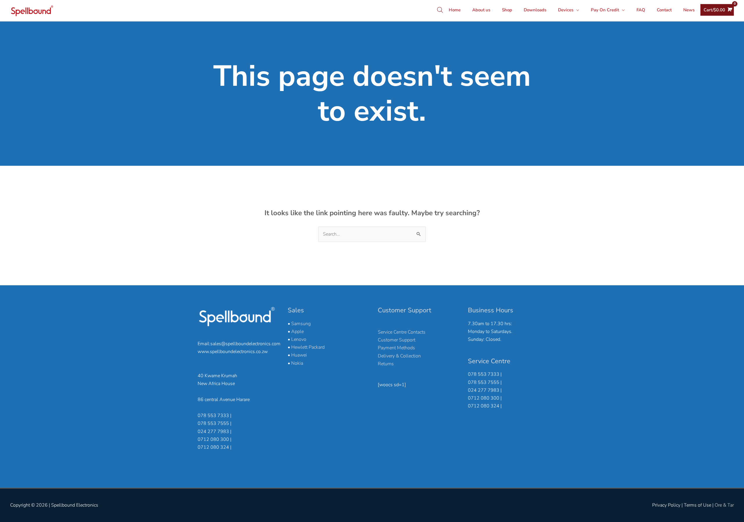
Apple (297, 331)
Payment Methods (396, 348)
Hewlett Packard (308, 347)
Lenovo (298, 339)
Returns (386, 364)
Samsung (301, 323)
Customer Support (396, 340)
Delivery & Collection (399, 356)
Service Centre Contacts (401, 332)
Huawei (299, 355)
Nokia (297, 363)
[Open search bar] (440, 10)
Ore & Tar (724, 505)
